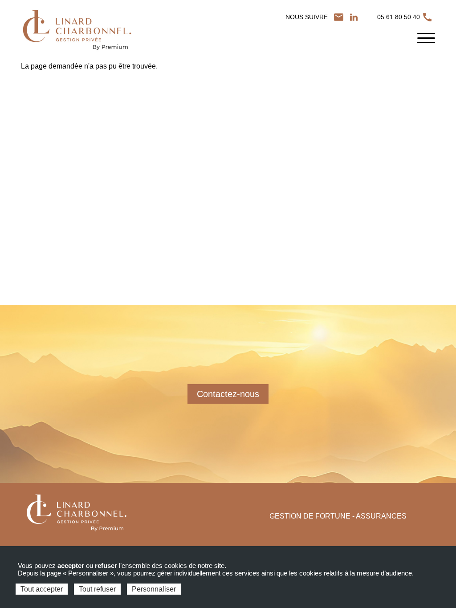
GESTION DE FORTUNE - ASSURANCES (338, 516)
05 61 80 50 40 (399, 16)
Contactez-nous (228, 394)
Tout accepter (41, 589)
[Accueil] (76, 30)
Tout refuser (97, 589)
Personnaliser (154, 589)
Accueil (30, 72)
